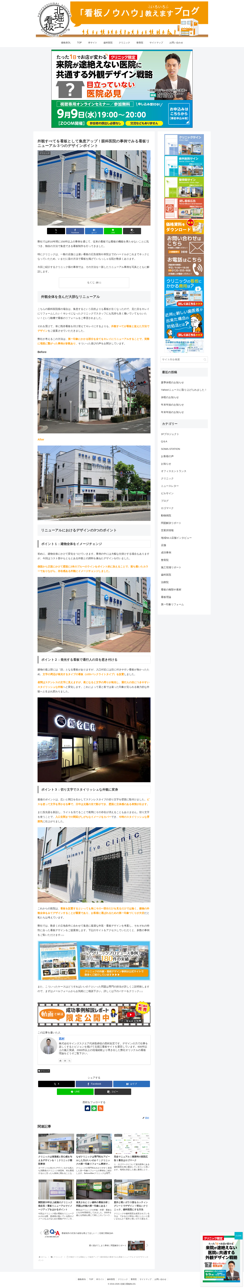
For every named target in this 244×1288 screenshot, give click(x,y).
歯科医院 (111, 1279)
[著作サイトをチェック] (60, 1060)
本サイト (100, 1279)
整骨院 (134, 1279)
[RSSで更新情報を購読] (69, 1060)
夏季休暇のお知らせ (172, 382)
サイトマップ (146, 1279)
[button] (132, 231)
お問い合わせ (160, 1279)
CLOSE (238, 1236)
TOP (91, 1279)
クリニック (45, 1071)
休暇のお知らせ (170, 397)
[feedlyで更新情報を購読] (65, 1060)
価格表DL (82, 1279)
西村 (62, 1038)
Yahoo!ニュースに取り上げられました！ (184, 389)
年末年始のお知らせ (172, 404)
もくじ (91, 282)
